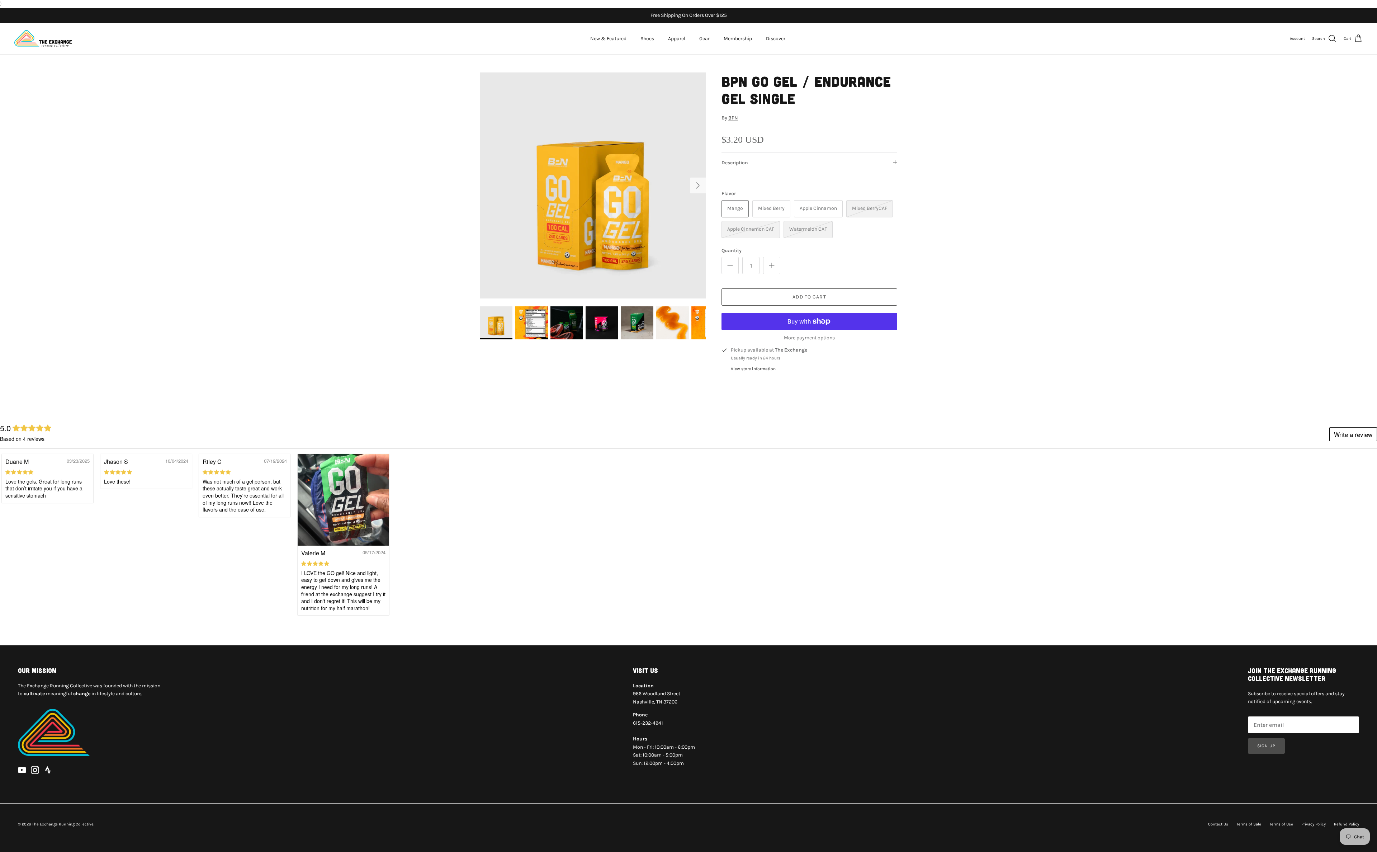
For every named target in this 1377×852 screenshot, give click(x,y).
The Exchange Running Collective (63, 824)
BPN (733, 118)
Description (734, 163)
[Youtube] (22, 770)
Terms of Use (1281, 824)
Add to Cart (809, 297)
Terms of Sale (1248, 824)
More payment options (809, 338)
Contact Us (1218, 824)
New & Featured (608, 39)
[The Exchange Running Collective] (43, 38)
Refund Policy (1346, 824)
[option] (593, 185)
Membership (738, 39)
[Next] (698, 185)
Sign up (1266, 745)
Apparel (676, 39)
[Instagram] (35, 770)
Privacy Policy (1313, 824)
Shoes (647, 39)
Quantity (731, 251)
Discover (775, 39)
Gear (704, 39)
